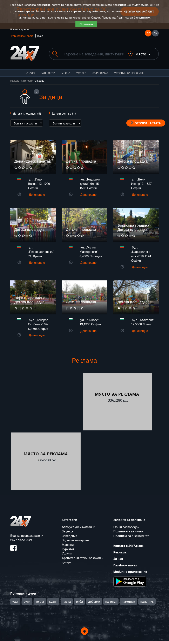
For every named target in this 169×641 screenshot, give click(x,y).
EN (155, 33)
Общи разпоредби (126, 527)
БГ (148, 33)
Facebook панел (125, 565)
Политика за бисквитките (133, 17)
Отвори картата (147, 123)
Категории (48, 73)
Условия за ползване (129, 73)
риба (79, 601)
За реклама (100, 73)
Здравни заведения (75, 540)
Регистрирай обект (22, 35)
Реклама (119, 552)
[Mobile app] (129, 581)
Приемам (86, 24)
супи (27, 601)
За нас (118, 558)
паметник (128, 601)
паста (67, 601)
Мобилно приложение (130, 571)
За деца (67, 531)
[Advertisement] (46, 401)
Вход (40, 35)
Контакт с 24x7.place (128, 545)
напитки (110, 601)
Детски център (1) (64, 113)
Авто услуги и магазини (78, 527)
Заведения (69, 535)
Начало (30, 73)
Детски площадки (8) (27, 113)
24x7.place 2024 (21, 540)
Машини (68, 544)
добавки (94, 601)
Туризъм (68, 549)
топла (40, 601)
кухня (53, 601)
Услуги (81, 73)
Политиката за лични (128, 531)
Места (65, 73)
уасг (15, 601)
